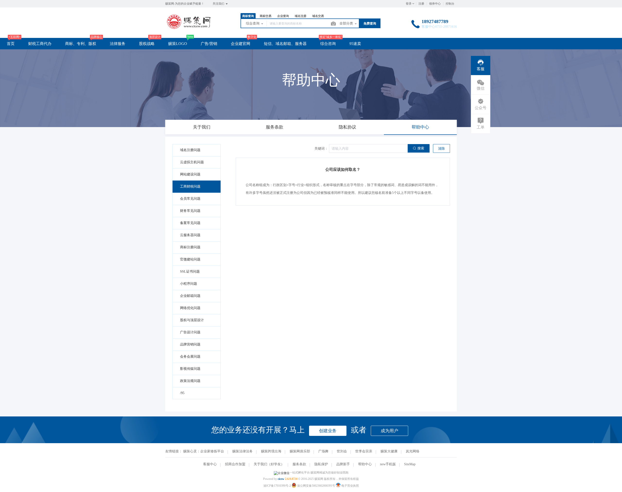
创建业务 (328, 430)
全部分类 (346, 23)
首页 (11, 44)
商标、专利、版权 (80, 44)
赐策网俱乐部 (300, 451)
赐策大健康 (388, 451)
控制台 (450, 3)
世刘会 (342, 451)
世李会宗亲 (363, 451)
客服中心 (210, 464)
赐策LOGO (177, 44)
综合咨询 (328, 44)
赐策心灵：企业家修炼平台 (203, 451)
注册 (421, 3)
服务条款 (299, 464)
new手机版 (388, 464)
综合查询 (253, 23)
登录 (409, 3)
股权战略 (147, 44)
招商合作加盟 (235, 464)
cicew (281, 479)
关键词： (321, 148)
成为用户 (389, 430)
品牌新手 (343, 464)
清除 (441, 148)
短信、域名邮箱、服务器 (285, 44)
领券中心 (435, 3)
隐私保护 (321, 464)
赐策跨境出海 (271, 451)
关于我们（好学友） (269, 464)
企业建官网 (240, 44)
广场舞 (323, 451)
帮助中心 (365, 464)
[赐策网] (189, 28)
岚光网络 (412, 451)
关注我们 (219, 3)
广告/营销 (209, 44)
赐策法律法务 (242, 451)
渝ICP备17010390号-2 (277, 485)
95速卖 (355, 44)
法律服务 (117, 44)
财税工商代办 (40, 44)
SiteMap (409, 464)
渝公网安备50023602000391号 (316, 485)
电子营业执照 (350, 485)
